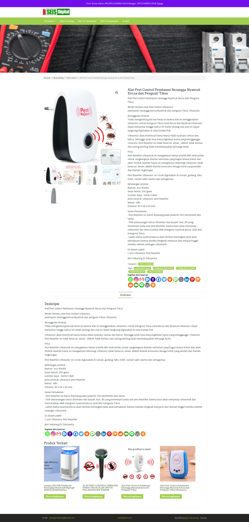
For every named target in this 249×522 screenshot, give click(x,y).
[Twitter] (164, 279)
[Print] (169, 279)
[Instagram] (136, 279)
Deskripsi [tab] (125, 295)
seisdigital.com (124, 518)
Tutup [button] (160, 3)
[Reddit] (130, 285)
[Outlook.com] (147, 279)
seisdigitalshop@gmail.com (62, 518)
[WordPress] (147, 285)
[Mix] (197, 279)
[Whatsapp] (130, 279)
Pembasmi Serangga (164, 268)
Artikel (125, 21)
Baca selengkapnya (55, 496)
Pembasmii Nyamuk (186, 268)
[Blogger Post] (181, 279)
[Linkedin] (186, 279)
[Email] (136, 285)
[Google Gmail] (141, 279)
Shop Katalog (67, 21)
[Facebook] (158, 279)
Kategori (49, 21)
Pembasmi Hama (142, 268)
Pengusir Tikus (137, 272)
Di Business (193, 518)
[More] (152, 285)
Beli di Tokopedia (87, 21)
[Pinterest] (192, 279)
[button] (116, 92)
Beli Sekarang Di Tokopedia (142, 258)
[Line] (141, 285)
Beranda (47, 78)
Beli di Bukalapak (109, 21)
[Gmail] (58, 433)
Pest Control (71, 78)
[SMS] (175, 279)
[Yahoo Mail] (152, 279)
